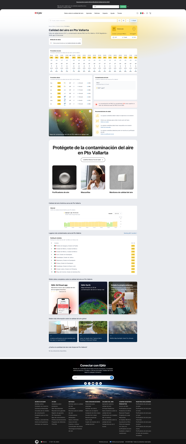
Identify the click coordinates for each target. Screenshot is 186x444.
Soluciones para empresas (90, 405)
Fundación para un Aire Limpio (41, 416)
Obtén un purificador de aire (107, 134)
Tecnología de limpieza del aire (75, 430)
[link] (137, 13)
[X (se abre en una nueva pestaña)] (89, 383)
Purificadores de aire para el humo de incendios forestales (143, 433)
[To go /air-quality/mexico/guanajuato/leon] (93, 254)
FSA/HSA (54, 424)
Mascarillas (122, 417)
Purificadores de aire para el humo (143, 414)
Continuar (123, 6)
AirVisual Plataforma (108, 408)
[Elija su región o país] (142, 13)
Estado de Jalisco (60, 26)
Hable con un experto (91, 410)
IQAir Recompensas (57, 408)
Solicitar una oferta (91, 408)
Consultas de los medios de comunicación (42, 412)
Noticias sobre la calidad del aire (76, 405)
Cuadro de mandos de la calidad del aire (92, 423)
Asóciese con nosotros (41, 424)
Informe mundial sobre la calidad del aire (109, 421)
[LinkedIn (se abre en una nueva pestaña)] (100, 383)
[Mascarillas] (93, 177)
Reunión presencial (90, 417)
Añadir (134, 20)
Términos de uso (103, 442)
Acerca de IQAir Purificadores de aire (125, 407)
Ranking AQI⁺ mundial (130, 233)
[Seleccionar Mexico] (142, 13)
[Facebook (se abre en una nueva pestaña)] (85, 383)
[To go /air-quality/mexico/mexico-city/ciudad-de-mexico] (93, 248)
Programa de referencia (58, 422)
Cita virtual (88, 419)
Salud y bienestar (74, 419)
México (54, 26)
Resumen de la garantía (58, 410)
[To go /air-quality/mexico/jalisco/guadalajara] (93, 257)
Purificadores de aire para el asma (143, 405)
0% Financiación (56, 415)
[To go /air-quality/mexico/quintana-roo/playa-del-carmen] (93, 271)
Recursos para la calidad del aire (76, 412)
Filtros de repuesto (124, 424)
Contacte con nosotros (41, 406)
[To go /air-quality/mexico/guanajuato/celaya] (93, 263)
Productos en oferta (125, 410)
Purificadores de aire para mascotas (143, 418)
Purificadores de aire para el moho (143, 409)
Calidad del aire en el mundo (108, 425)
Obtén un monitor (105, 122)
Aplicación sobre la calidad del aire (107, 405)
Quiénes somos (39, 404)
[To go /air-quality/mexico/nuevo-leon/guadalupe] (93, 266)
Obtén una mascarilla (106, 127)
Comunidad (72, 408)
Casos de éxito (73, 422)
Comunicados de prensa (76, 426)
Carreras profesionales (41, 408)
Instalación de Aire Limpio (92, 413)
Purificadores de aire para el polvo (143, 423)
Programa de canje (124, 415)
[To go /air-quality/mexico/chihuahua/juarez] (93, 269)
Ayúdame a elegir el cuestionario (125, 432)
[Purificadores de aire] (64, 177)
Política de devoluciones (59, 419)
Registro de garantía (58, 413)
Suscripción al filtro (124, 422)
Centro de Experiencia (41, 422)
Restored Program (124, 413)
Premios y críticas (74, 424)
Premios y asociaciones (41, 419)
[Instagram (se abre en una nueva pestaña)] (96, 383)
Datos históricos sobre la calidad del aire (109, 412)
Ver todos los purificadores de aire (125, 427)
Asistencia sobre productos (56, 405)
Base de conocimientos (58, 417)
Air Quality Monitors (125, 419)
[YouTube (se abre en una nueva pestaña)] (93, 383)
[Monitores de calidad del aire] (121, 177)
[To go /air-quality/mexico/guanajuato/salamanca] (93, 260)
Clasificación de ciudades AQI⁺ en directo (109, 416)
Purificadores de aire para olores (143, 427)
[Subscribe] (111, 377)
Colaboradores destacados (73, 416)
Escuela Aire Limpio (91, 415)
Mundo (50, 26)
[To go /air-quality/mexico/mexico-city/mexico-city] (93, 251)
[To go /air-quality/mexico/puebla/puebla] (93, 245)
